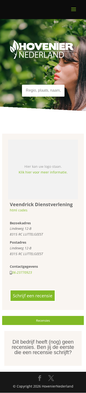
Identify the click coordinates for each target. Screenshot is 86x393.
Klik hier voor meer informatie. (43, 172)
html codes (18, 210)
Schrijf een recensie (32, 296)
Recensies (43, 320)
